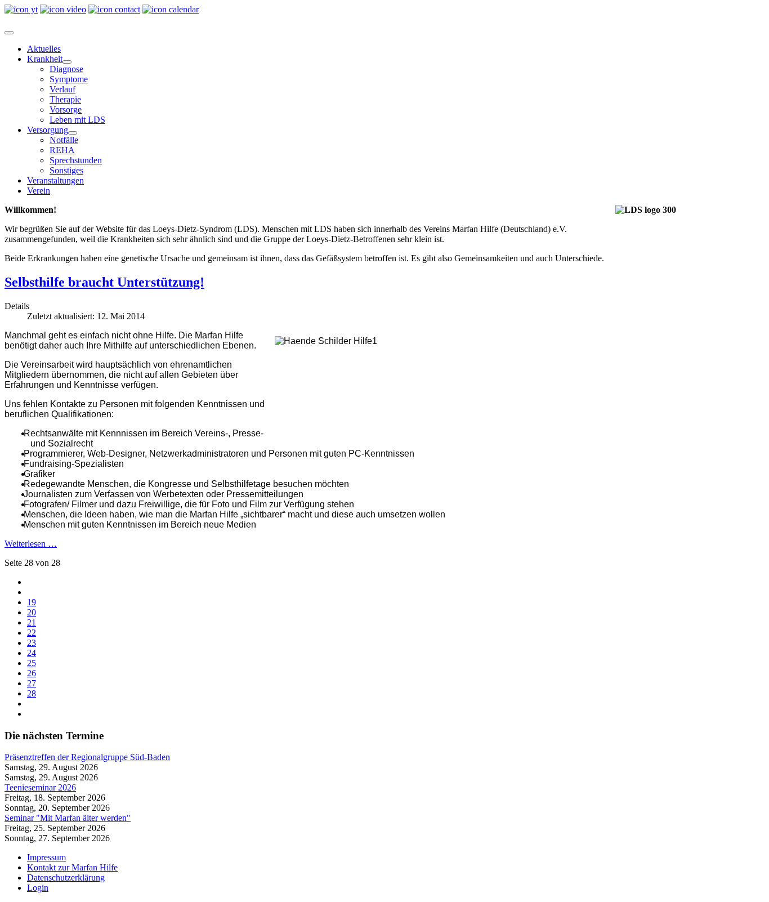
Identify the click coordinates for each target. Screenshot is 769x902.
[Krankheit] (66, 62)
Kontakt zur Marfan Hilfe (72, 867)
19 (31, 602)
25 (31, 663)
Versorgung (47, 130)
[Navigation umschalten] (9, 32)
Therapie (65, 99)
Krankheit (44, 59)
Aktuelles (44, 48)
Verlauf (62, 89)
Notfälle (64, 140)
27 (31, 683)
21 (31, 622)
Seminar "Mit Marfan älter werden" (68, 818)
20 (31, 612)
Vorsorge (66, 109)
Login (37, 887)
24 (31, 653)
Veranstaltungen (55, 180)
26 (31, 673)
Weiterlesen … (31, 543)
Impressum (46, 857)
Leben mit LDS (77, 119)
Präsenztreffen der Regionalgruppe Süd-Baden (87, 757)
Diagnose (66, 69)
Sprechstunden (76, 160)
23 (31, 643)
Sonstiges (66, 170)
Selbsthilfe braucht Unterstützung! (104, 282)
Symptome (69, 79)
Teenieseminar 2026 (40, 787)
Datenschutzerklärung (66, 877)
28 (31, 693)
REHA (62, 150)
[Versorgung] (72, 133)
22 (31, 632)
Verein (38, 190)
